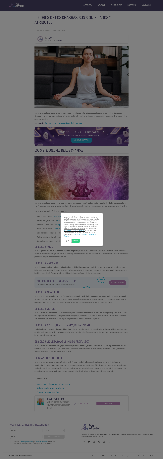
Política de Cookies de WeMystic (74, 230)
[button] (68, 241)
